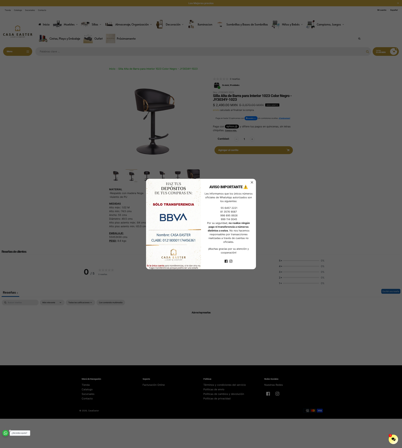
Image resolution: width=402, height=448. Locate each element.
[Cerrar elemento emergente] (252, 182)
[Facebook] (226, 261)
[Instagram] (230, 261)
